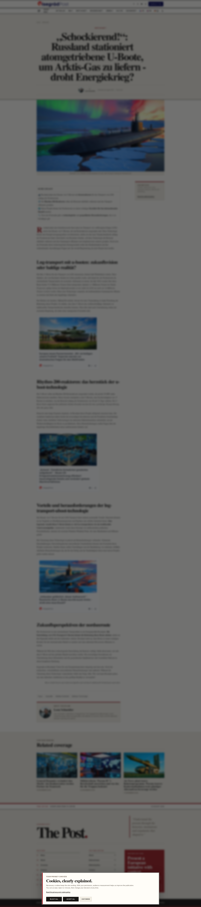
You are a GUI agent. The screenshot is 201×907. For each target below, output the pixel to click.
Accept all (71, 899)
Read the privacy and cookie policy (58, 892)
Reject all (54, 899)
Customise (86, 899)
